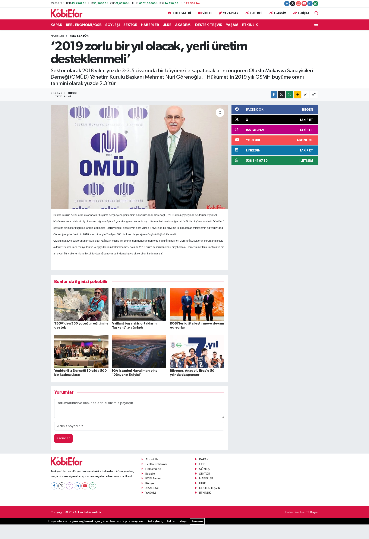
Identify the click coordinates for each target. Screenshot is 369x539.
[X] (61, 485)
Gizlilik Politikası (156, 464)
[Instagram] (69, 485)
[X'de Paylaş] (281, 94)
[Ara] (316, 13)
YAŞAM (232, 25)
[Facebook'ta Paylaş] (274, 94)
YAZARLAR (230, 13)
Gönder (63, 438)
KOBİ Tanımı (153, 478)
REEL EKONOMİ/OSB (84, 25)
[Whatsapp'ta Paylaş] (289, 94)
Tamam (197, 521)
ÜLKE (167, 25)
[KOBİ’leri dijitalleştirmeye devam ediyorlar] (197, 304)
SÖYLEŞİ (112, 25)
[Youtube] (84, 485)
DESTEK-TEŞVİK (208, 25)
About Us (151, 459)
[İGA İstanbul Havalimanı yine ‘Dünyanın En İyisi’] (139, 351)
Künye (149, 483)
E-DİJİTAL (304, 13)
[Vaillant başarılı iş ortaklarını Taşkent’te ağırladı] (139, 304)
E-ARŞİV (280, 13)
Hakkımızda (153, 469)
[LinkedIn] (77, 485)
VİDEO (207, 13)
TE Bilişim (312, 512)
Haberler (57, 35)
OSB (202, 464)
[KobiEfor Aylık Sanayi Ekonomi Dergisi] (67, 13)
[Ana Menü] (316, 25)
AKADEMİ (183, 25)
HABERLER (150, 25)
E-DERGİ (256, 13)
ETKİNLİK (250, 25)
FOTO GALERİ (181, 13)
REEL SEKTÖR (79, 35)
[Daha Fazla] (297, 94)
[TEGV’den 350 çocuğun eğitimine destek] (81, 304)
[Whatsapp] (92, 485)
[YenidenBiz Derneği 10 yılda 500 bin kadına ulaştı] (81, 351)
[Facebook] (54, 485)
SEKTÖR (130, 25)
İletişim (150, 473)
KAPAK (56, 25)
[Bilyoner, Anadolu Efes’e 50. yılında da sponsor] (197, 351)
